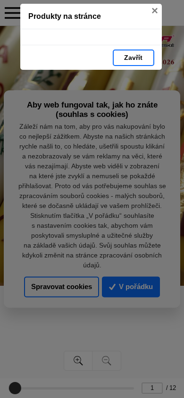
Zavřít (133, 57)
